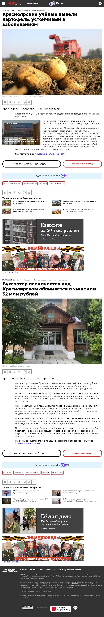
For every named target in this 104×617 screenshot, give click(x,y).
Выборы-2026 (45, 570)
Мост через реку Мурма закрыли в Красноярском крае (27, 492)
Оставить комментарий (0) (82, 164)
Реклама (33, 570)
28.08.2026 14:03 (8, 280)
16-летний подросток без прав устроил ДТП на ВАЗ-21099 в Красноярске (30, 500)
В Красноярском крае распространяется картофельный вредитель (79, 210)
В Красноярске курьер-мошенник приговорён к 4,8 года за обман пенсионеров (81, 500)
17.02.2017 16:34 (8, 10)
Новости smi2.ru (10, 272)
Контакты (23, 570)
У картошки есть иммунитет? (49, 154)
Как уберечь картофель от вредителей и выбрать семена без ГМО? (29, 210)
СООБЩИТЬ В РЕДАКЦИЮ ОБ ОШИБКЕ (67, 570)
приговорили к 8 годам (27, 443)
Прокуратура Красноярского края (16, 366)
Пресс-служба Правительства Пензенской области (22, 96)
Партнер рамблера (42, 607)
